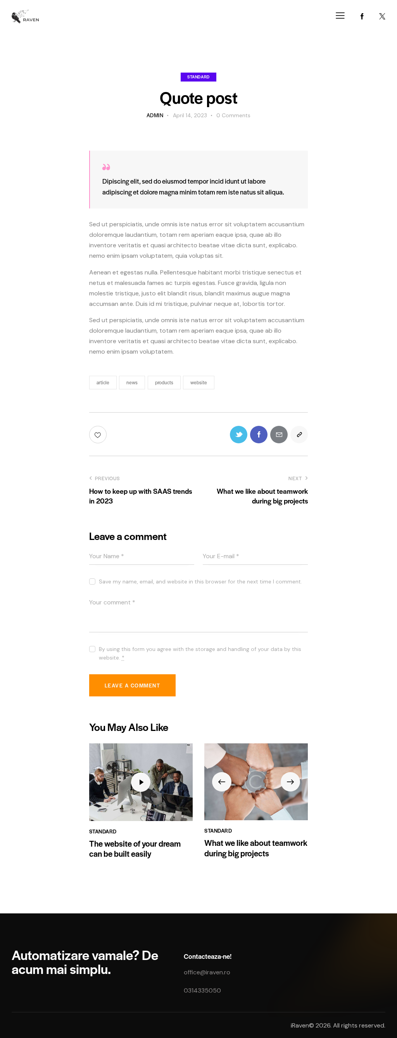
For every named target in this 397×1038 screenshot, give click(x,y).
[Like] (98, 434)
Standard (198, 77)
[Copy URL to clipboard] (299, 434)
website (198, 382)
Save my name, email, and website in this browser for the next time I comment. (200, 581)
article (103, 382)
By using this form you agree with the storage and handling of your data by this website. (200, 653)
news (132, 382)
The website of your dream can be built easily (135, 848)
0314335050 (202, 990)
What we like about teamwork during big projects (255, 848)
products (164, 382)
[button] (221, 782)
